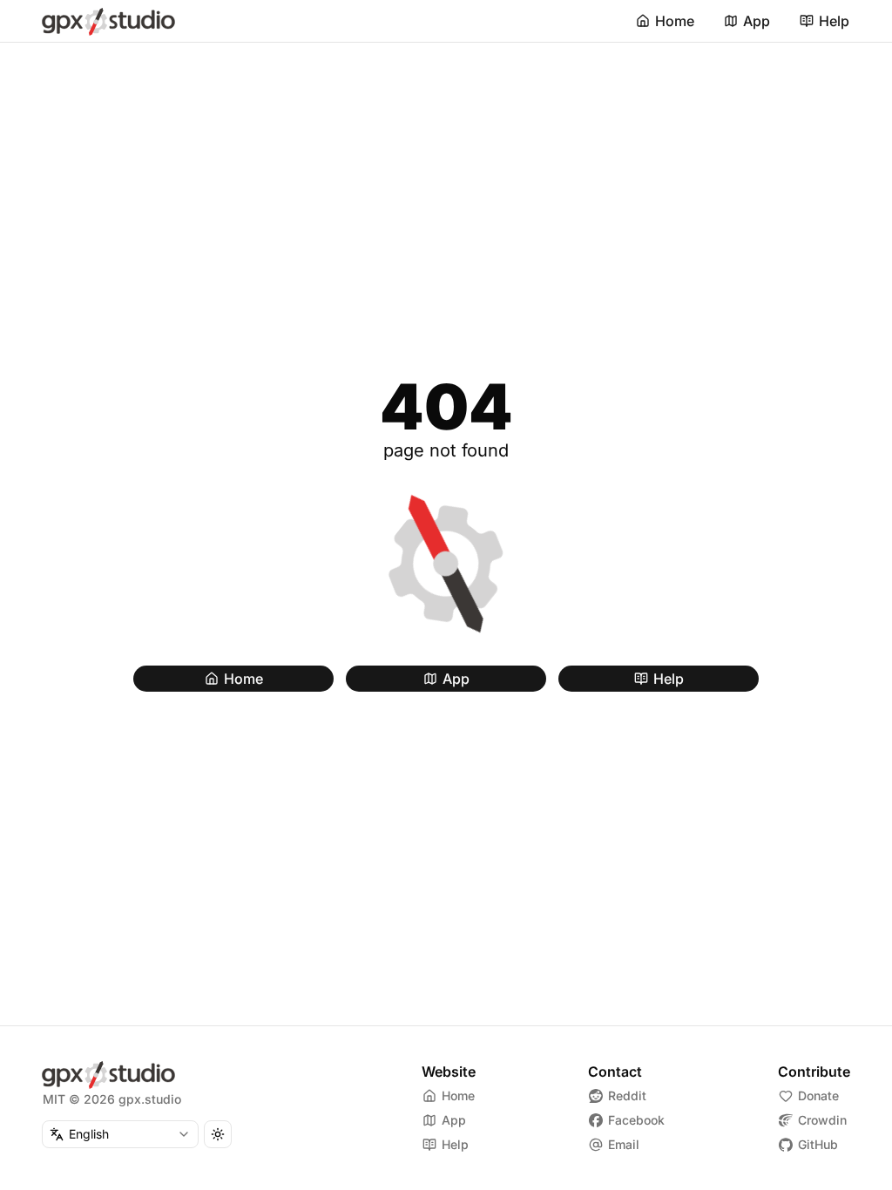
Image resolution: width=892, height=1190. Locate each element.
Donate (818, 1095)
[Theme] (218, 1134)
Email (623, 1144)
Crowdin (822, 1119)
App (756, 21)
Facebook (636, 1119)
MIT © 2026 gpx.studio (112, 1099)
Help (834, 21)
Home (674, 21)
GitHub (818, 1144)
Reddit (627, 1095)
